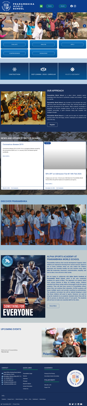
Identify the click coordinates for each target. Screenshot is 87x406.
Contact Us (25, 388)
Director (25, 376)
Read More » (6, 156)
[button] (41, 6)
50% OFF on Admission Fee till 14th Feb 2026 (63, 174)
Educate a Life (47, 384)
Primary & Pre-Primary (49, 373)
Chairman (25, 378)
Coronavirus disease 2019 (13, 144)
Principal (25, 381)
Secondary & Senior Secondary (51, 376)
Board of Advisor (27, 383)
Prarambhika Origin (27, 373)
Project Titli (47, 387)
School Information (27, 386)
